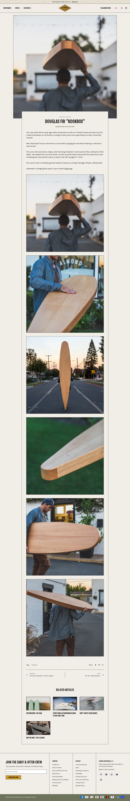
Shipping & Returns (82, 770)
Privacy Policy (80, 782)
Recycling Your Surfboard (60, 779)
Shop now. (68, 169)
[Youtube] (117, 774)
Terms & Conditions (82, 779)
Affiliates (55, 785)
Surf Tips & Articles (65, 117)
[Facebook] (96, 665)
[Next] (86, 2)
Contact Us (55, 764)
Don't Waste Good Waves (88, 713)
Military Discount (81, 776)
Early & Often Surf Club (59, 770)
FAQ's (77, 767)
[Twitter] (103, 665)
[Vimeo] (101, 780)
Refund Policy (80, 785)
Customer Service (81, 764)
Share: (91, 665)
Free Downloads (57, 776)
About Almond (57, 767)
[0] (126, 8)
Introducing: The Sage (34, 713)
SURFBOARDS (7, 8)
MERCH (17, 8)
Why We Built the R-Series (35, 738)
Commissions (56, 782)
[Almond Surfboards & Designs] (65, 8)
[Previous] (44, 2)
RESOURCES (27, 8)
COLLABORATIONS (105, 8)
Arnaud (71, 143)
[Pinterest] (99, 665)
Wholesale (79, 773)
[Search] (121, 8)
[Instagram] (111, 774)
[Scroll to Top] (127, 791)
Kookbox (34, 665)
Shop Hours (56, 773)
